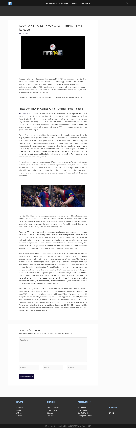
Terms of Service (53, 407)
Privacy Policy (52, 410)
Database (19, 410)
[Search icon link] (127, 3)
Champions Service (85, 416)
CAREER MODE (63, 3)
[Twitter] (113, 413)
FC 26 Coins (82, 407)
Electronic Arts (24, 113)
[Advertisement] (68, 10)
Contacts (50, 416)
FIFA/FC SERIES (50, 3)
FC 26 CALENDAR (85, 3)
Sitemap (50, 413)
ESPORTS (74, 3)
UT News (19, 413)
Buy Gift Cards (83, 413)
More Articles (21, 407)
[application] (56, 3)
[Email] (110, 413)
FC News (19, 416)
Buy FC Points (83, 410)
